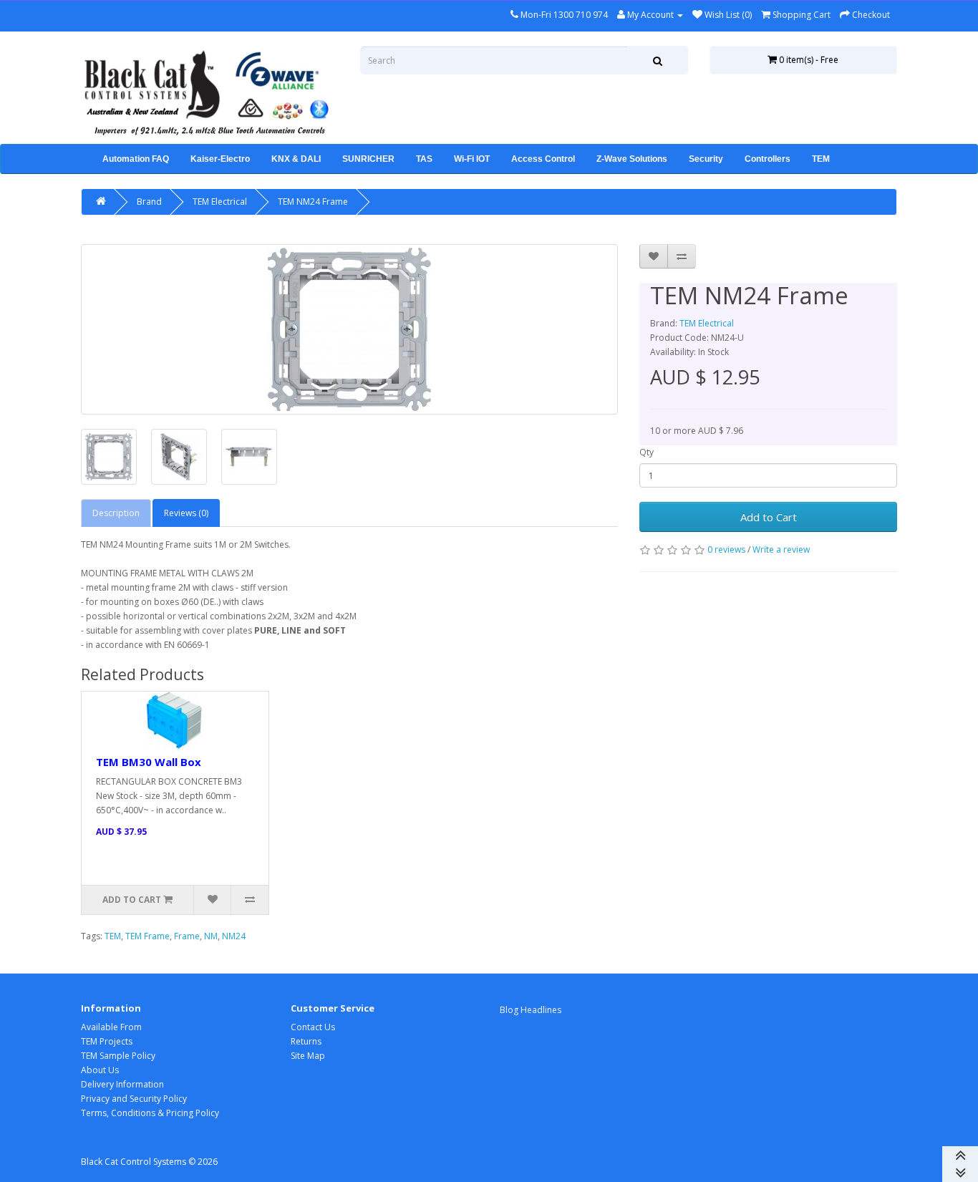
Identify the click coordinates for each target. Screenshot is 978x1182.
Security (706, 159)
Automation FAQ (135, 159)
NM (211, 936)
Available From (111, 1027)
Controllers (767, 159)
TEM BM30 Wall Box (148, 762)
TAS (424, 159)
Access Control (543, 159)
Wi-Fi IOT (472, 159)
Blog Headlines (530, 1010)
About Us (100, 1070)
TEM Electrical (220, 201)
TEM (821, 159)
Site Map (308, 1056)
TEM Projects (106, 1041)
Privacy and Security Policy (134, 1099)
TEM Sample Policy (118, 1056)
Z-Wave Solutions (631, 159)
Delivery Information (122, 1084)
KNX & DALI (296, 159)
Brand (149, 201)
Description (116, 513)
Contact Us (313, 1027)
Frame (187, 936)
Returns (306, 1041)
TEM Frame (147, 936)
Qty (646, 452)
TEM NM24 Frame (313, 201)
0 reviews (726, 549)
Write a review (781, 549)
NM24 (234, 936)
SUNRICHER (368, 159)
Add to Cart (768, 517)
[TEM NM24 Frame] (349, 329)
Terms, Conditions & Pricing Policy (150, 1113)
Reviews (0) (186, 513)
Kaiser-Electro (220, 159)
